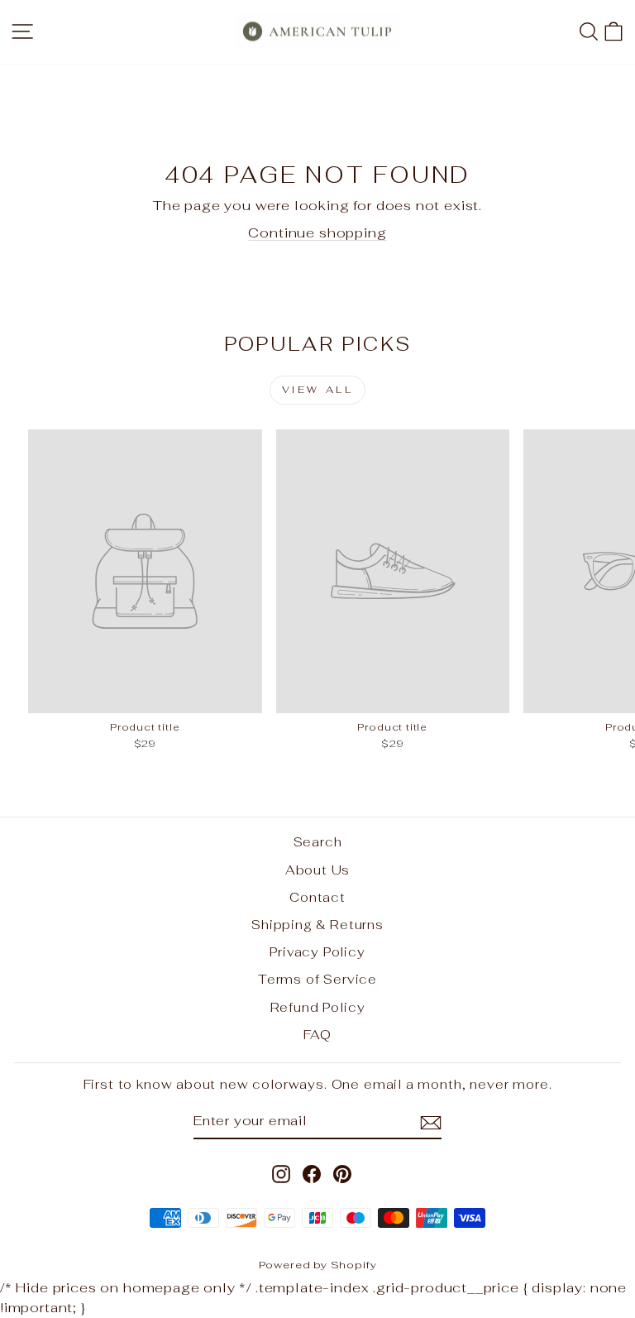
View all (318, 389)
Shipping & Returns (317, 924)
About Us (318, 870)
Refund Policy (317, 1007)
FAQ (317, 1034)
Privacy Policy (317, 952)
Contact (317, 897)
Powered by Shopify (318, 1265)
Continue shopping (317, 232)
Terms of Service (317, 979)
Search (318, 842)
